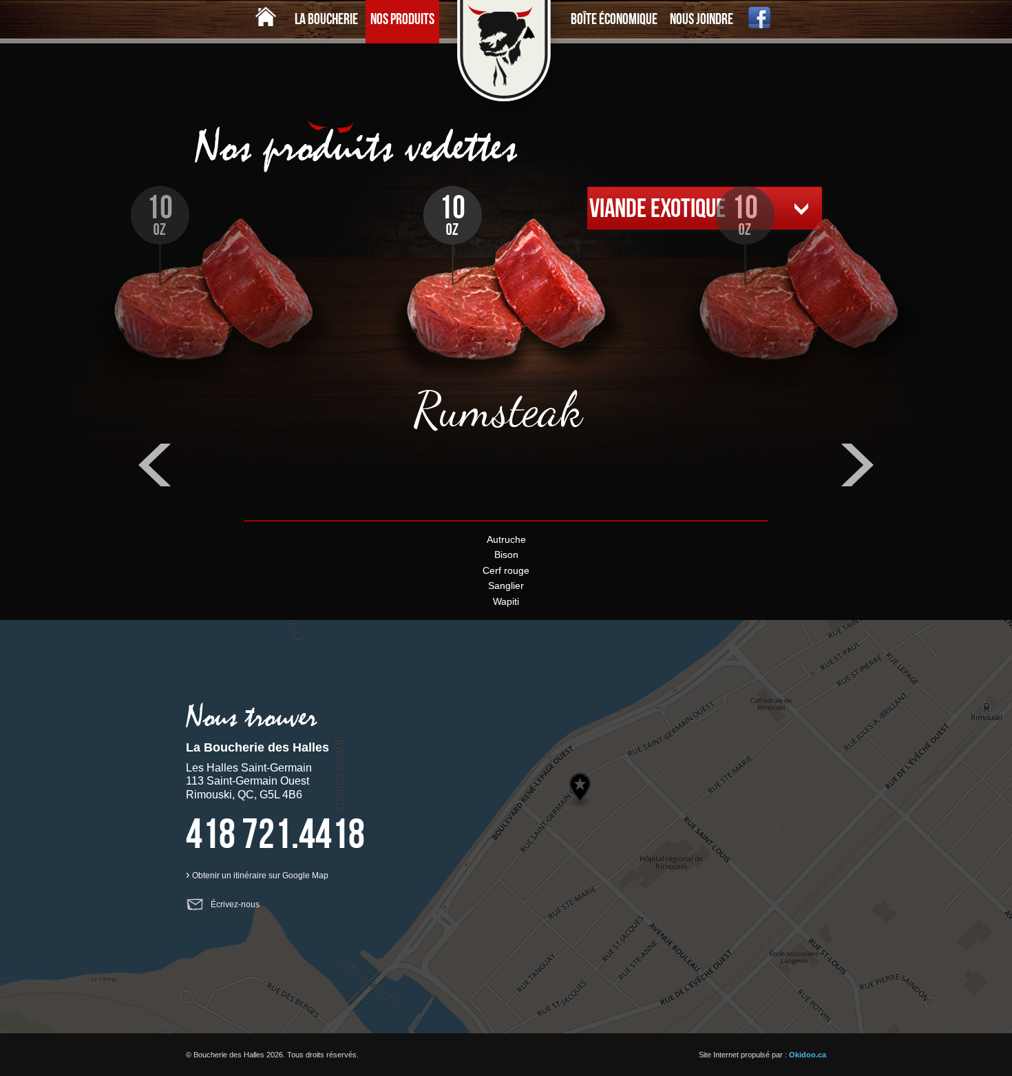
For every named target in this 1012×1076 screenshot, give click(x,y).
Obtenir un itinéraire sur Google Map (260, 875)
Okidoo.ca (807, 1055)
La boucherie (326, 18)
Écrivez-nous (235, 904)
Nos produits (402, 18)
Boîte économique (614, 18)
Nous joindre (701, 18)
